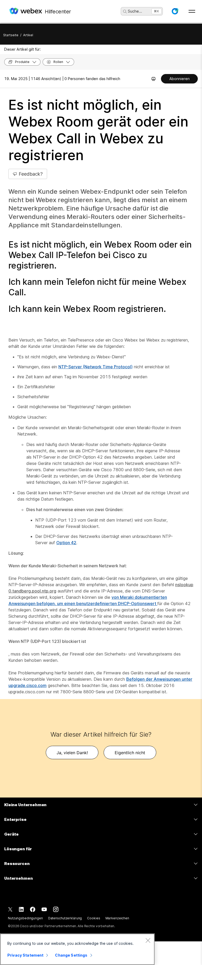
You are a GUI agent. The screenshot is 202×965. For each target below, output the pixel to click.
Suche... (135, 11)
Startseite (10, 35)
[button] (175, 11)
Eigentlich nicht (130, 752)
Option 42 (66, 542)
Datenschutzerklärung (65, 918)
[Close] (147, 940)
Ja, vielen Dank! (72, 752)
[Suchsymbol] (125, 11)
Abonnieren (179, 78)
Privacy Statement (25, 955)
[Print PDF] (153, 78)
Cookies (93, 918)
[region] (77, 949)
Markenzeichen (117, 918)
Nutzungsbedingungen (25, 918)
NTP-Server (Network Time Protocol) (95, 366)
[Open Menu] (192, 11)
